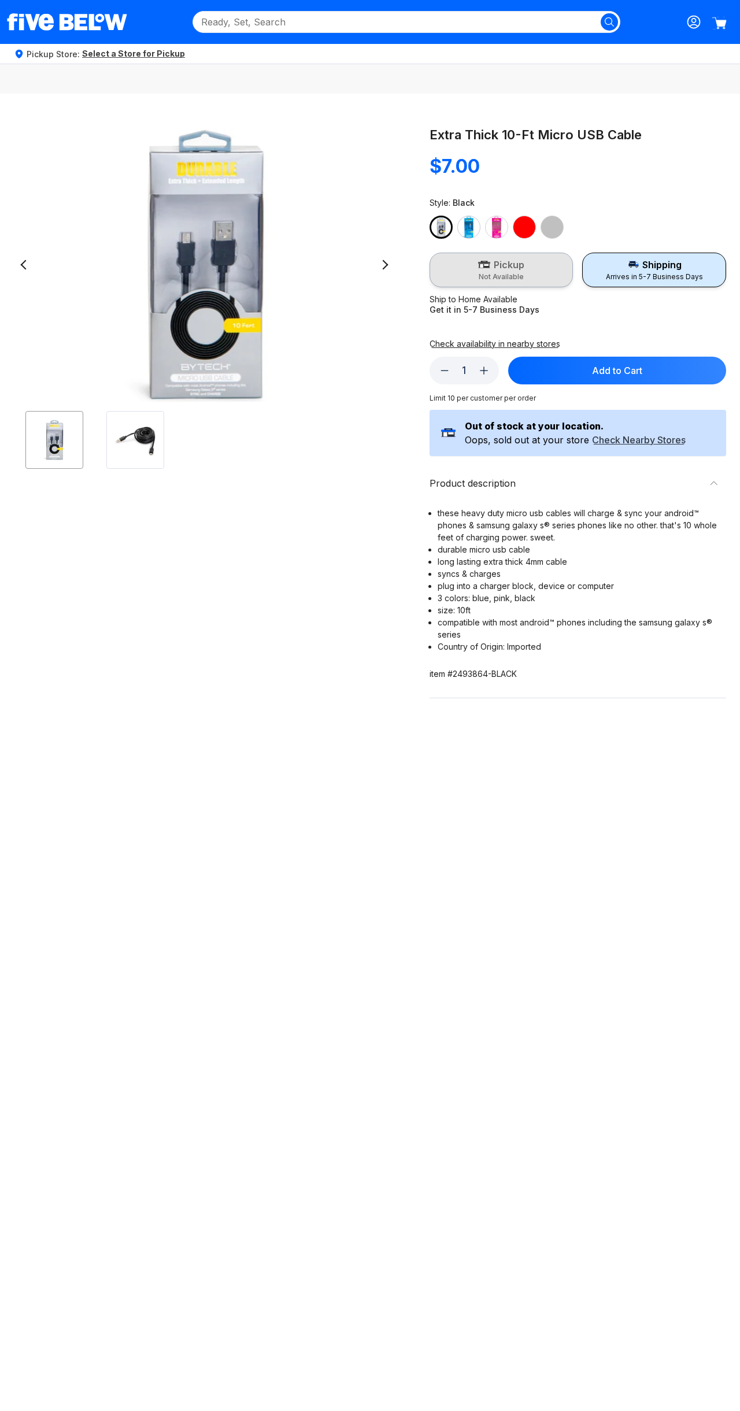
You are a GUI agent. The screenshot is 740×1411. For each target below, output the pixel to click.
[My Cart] (719, 23)
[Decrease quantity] (444, 370)
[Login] (694, 22)
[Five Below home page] (67, 22)
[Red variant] (524, 227)
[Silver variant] (552, 227)
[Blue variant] (468, 227)
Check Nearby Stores (639, 440)
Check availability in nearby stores (495, 344)
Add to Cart (617, 370)
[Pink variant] (496, 227)
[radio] (502, 270)
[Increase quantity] (484, 370)
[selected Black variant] (441, 227)
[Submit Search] (609, 22)
